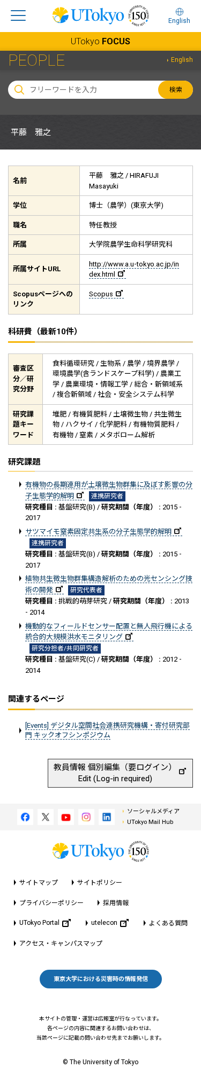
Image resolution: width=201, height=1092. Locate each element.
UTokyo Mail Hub (150, 822)
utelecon (104, 922)
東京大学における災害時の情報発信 (101, 979)
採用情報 (116, 903)
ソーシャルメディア (153, 811)
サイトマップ (38, 882)
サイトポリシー (99, 882)
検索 (175, 89)
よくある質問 (168, 923)
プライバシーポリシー (51, 903)
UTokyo (100, 41)
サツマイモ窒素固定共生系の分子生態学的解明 (98, 532)
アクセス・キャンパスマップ (60, 943)
